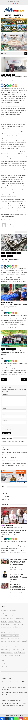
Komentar (5, 394)
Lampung (16, 635)
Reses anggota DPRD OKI (6, 652)
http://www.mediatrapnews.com (14, 227)
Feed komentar (5, 496)
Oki (18, 641)
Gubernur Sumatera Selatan (7, 630)
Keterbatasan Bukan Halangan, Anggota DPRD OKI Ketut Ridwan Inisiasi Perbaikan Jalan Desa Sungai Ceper (14, 464)
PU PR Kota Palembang (15, 649)
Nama (4, 408)
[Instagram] (13, 85)
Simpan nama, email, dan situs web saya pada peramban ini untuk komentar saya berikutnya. (13, 428)
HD (25, 630)
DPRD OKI (14, 624)
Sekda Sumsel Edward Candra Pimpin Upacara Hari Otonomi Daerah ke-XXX (14, 305)
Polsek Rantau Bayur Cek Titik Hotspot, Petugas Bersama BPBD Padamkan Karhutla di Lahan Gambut (14, 459)
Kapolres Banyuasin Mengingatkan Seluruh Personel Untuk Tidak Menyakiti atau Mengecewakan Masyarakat (18, 576)
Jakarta (10, 632)
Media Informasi (14, 15)
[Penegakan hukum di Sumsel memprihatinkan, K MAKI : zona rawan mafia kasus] (14, 242)
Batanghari (17, 621)
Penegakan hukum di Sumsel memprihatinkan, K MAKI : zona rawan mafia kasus (14, 259)
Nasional (3, 256)
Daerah (3, 74)
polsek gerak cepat (5, 647)
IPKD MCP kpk (4, 632)
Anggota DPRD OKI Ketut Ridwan (8, 616)
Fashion (3, 525)
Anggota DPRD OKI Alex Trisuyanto (8, 610)
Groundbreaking (19, 627)
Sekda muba (22, 652)
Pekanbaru (3, 644)
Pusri (23, 649)
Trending (5, 505)
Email (4, 414)
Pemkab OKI (10, 644)
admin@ (11, 80)
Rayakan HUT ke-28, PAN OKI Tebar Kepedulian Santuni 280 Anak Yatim (14, 448)
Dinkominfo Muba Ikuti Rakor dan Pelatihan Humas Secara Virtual (24, 379)
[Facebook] (2, 85)
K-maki (16, 632)
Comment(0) (18, 80)
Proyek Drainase (15, 647)
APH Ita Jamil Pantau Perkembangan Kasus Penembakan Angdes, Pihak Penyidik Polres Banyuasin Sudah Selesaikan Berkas (17, 588)
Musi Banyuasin (11, 641)
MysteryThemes (19, 715)
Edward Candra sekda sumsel (7, 627)
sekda (15, 652)
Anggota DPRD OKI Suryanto (7, 618)
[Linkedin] (7, 85)
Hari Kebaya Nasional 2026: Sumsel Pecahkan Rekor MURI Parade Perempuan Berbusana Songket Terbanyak (14, 530)
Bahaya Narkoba (19, 618)
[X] (5, 85)
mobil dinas (3, 641)
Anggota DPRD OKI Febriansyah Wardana (10, 613)
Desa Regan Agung (5, 624)
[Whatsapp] (10, 85)
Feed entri (4, 493)
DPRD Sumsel (21, 624)
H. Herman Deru (18, 630)
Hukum (8, 253)
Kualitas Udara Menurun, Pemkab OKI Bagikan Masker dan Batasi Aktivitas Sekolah (14, 453)
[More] (16, 85)
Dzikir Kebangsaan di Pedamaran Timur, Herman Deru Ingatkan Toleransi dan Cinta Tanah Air (13, 352)
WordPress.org (5, 499)
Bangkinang (3, 621)
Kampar (8, 74)
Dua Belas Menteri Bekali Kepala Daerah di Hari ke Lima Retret (4, 379)
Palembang (10, 256)
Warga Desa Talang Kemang (15, 655)
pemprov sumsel (19, 644)
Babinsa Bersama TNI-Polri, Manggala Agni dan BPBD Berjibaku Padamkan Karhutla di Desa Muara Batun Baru (14, 443)
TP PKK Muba (4, 655)
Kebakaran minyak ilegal (6, 635)
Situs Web (5, 420)
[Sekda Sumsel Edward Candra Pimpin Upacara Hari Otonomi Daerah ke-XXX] (14, 292)
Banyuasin (11, 621)
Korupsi (19, 253)
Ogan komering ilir (11, 348)
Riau (13, 74)
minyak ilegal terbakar (16, 638)
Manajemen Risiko (5, 638)
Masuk (3, 490)
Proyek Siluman (4, 649)
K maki (13, 253)
